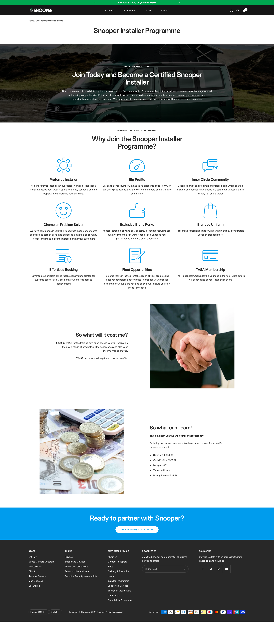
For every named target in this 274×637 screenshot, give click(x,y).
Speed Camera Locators (41, 561)
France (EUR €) (37, 612)
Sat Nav (33, 556)
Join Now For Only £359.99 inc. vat (137, 529)
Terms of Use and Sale (77, 571)
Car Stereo (34, 585)
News (111, 576)
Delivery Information (118, 571)
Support (164, 10)
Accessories (130, 10)
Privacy (69, 556)
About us (112, 556)
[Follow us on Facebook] (203, 569)
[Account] (231, 10)
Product (109, 10)
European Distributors (119, 590)
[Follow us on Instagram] (219, 569)
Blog (148, 10)
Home (31, 20)
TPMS (32, 571)
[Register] (184, 569)
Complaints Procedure (120, 600)
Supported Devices (75, 561)
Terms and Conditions (76, 566)
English (54, 612)
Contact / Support (117, 561)
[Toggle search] (237, 10)
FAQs (110, 566)
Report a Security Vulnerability (81, 576)
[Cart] (243, 10)
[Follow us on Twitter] (211, 569)
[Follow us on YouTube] (226, 569)
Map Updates (36, 580)
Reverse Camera (37, 576)
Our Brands (114, 595)
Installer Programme (118, 580)
